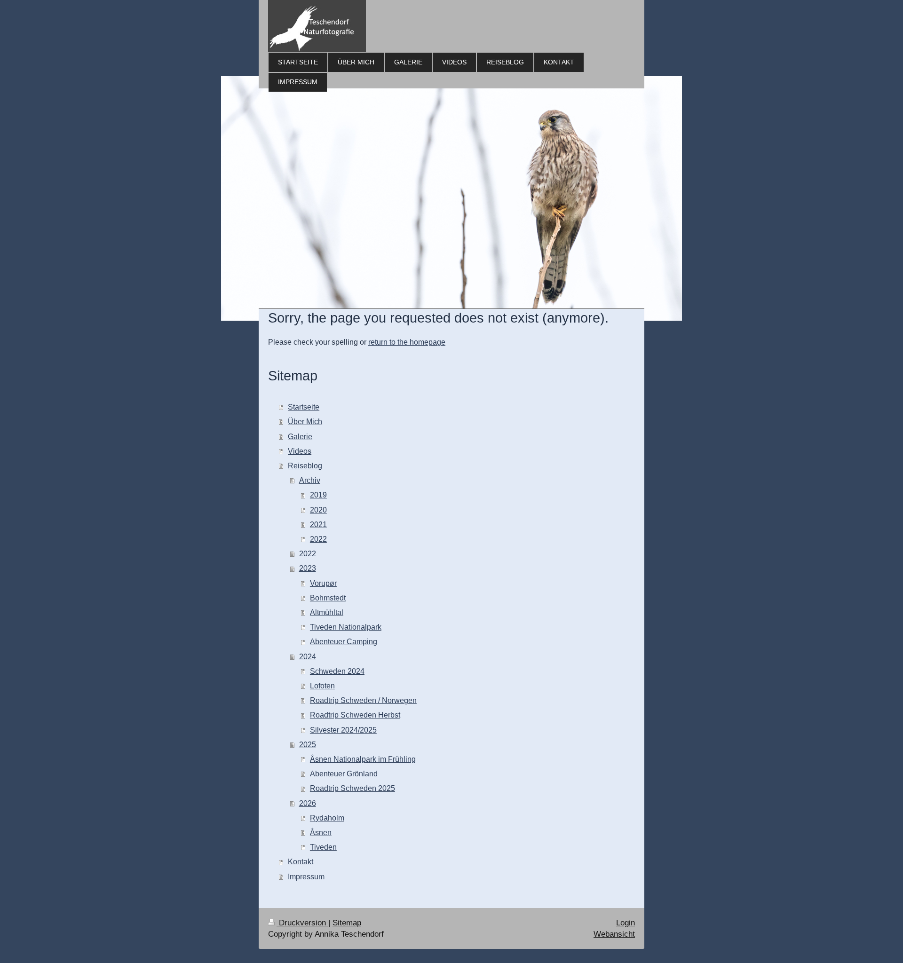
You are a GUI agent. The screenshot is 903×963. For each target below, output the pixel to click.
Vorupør (323, 583)
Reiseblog (305, 466)
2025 (307, 745)
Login (625, 922)
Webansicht (614, 934)
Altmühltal (326, 612)
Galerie (300, 437)
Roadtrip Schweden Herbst (355, 715)
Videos (299, 451)
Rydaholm (327, 818)
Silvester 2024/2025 (343, 730)
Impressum (306, 877)
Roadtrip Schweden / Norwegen (363, 700)
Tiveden (323, 847)
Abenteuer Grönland (344, 774)
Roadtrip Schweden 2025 (352, 788)
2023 (307, 568)
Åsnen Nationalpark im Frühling (363, 759)
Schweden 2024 (337, 671)
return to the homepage (406, 342)
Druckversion (302, 922)
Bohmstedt (328, 598)
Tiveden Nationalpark (345, 627)
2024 (307, 657)
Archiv (309, 480)
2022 (318, 539)
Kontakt (300, 862)
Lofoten (322, 686)
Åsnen (321, 833)
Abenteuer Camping (343, 642)
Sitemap (347, 922)
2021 (318, 525)
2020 (318, 510)
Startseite (303, 407)
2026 (307, 803)
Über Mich (305, 422)
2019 (318, 495)
